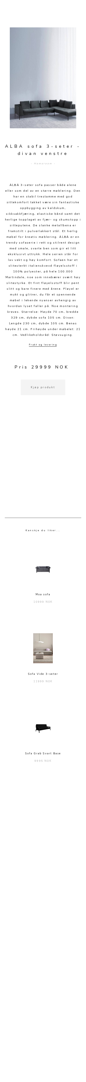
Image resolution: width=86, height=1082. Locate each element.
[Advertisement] (43, 462)
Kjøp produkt (43, 387)
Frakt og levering (43, 344)
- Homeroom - (43, 163)
